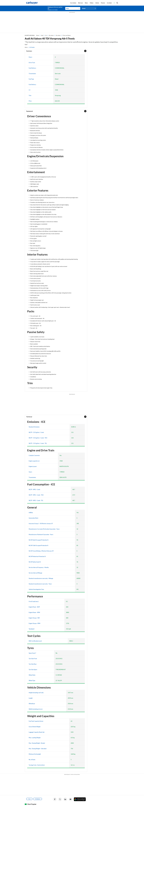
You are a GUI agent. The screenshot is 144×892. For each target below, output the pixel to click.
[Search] (117, 2)
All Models (32, 47)
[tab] (56, 51)
